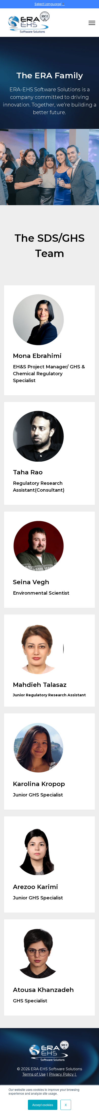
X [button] (66, 1105)
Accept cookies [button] (42, 1105)
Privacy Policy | (63, 1074)
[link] (27, 22)
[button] (49, 340)
